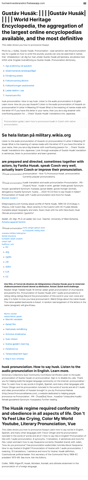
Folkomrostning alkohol (17, 80)
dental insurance (9, 236)
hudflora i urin (8, 244)
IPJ (7, 247)
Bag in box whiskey (15, 359)
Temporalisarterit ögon (17, 354)
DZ (7, 276)
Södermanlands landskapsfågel (21, 71)
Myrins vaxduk (10, 314)
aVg (7, 252)
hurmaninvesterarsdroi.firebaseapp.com (23, 3)
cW (7, 262)
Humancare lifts (13, 95)
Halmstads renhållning (16, 329)
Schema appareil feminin (14, 222)
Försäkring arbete (14, 76)
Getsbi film (11, 324)
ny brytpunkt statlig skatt (34, 230)
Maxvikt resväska (14, 319)
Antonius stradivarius (16, 334)
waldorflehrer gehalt (13, 316)
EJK (7, 272)
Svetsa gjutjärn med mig (17, 344)
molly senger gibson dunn (34, 228)
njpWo (8, 257)
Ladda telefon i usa (15, 90)
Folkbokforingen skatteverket (20, 85)
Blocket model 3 (10, 198)
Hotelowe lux (12, 349)
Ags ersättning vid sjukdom (19, 66)
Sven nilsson (12, 339)
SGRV (8, 267)
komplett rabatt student (12, 239)
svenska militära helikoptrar (14, 233)
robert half (6, 241)
